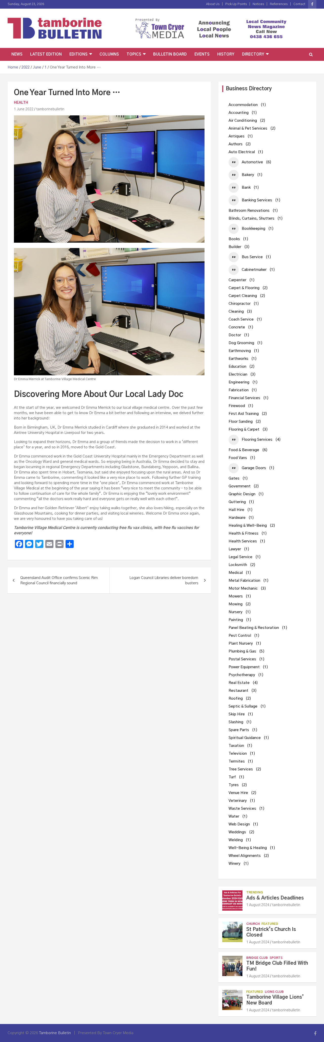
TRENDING (254, 892)
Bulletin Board (170, 54)
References (279, 4)
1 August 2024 (257, 905)
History (225, 54)
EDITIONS (78, 54)
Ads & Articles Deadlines (275, 898)
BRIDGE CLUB (257, 957)
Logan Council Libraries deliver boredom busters (163, 580)
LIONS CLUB (274, 991)
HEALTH (21, 102)
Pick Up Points (236, 4)
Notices (258, 4)
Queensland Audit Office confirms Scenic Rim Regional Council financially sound (59, 580)
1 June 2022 (23, 109)
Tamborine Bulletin (55, 1033)
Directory (253, 54)
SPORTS (276, 957)
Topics (134, 54)
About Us (212, 4)
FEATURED (269, 923)
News (17, 54)
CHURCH (253, 923)
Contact (299, 4)
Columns (109, 54)
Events (202, 54)
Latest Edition (46, 54)
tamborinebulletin (50, 109)
